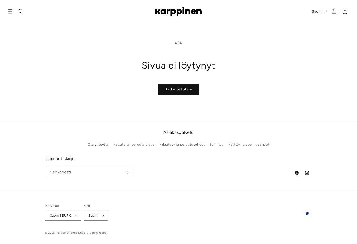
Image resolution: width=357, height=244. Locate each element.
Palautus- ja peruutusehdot (182, 144)
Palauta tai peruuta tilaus (134, 144)
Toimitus (217, 144)
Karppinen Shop (67, 232)
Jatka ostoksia (178, 89)
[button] (10, 11)
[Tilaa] (126, 172)
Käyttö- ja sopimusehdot (248, 144)
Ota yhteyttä (98, 144)
